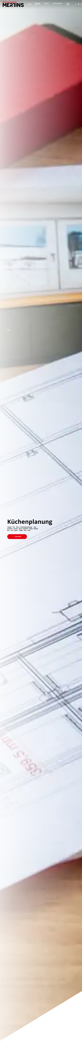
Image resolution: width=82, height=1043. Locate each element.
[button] (17, 536)
